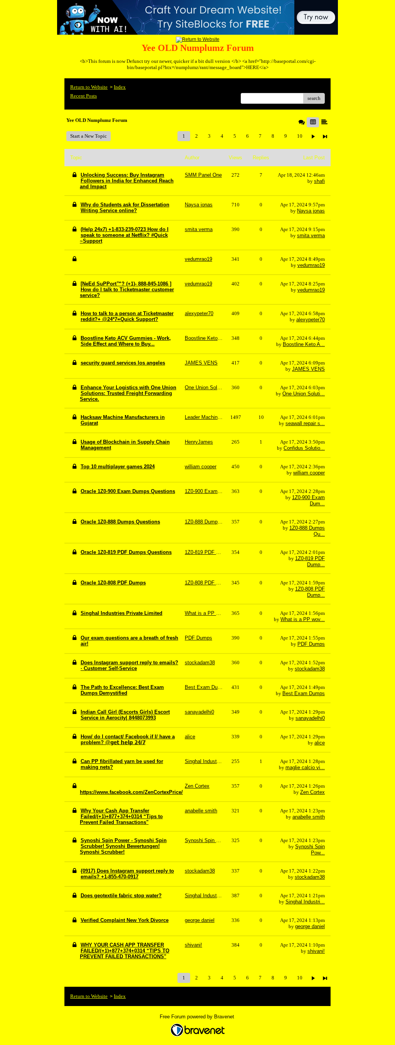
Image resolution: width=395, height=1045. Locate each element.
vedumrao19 (311, 265)
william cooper (309, 473)
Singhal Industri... (305, 902)
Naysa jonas (311, 211)
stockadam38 (310, 669)
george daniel (310, 926)
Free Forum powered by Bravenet (198, 1017)
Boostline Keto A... (304, 344)
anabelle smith (308, 817)
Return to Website (89, 87)
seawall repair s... (305, 423)
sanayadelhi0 (310, 718)
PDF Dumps (311, 644)
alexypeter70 (310, 319)
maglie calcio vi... (305, 767)
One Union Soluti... (303, 394)
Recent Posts (83, 96)
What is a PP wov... (302, 619)
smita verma (311, 235)
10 (299, 136)
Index (120, 87)
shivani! (316, 951)
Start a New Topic (88, 136)
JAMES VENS (308, 369)
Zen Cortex (312, 792)
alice (319, 743)
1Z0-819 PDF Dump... (310, 561)
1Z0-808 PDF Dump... (310, 592)
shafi (319, 181)
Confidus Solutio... (304, 448)
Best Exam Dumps (303, 693)
